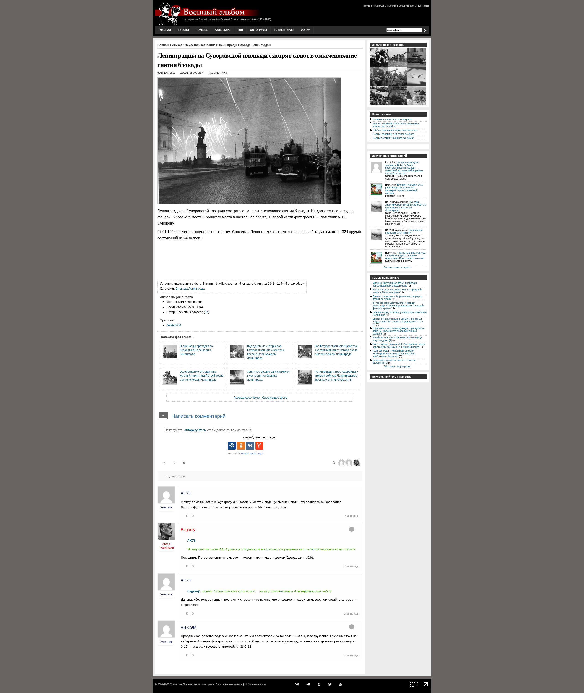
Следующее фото (274, 397)
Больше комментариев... (398, 267)
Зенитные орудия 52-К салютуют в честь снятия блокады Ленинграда (268, 375)
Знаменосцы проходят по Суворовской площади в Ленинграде (196, 350)
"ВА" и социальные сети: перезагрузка (395, 130)
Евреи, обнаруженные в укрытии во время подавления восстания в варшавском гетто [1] (398, 321)
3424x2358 (174, 325)
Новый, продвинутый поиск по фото (393, 134)
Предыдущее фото (246, 397)
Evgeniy (198, 73)
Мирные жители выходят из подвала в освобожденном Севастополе (395, 284)
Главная (165, 30)
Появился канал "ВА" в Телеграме (392, 119)
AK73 (186, 493)
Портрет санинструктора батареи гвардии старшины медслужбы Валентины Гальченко (405, 255)
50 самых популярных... (398, 366)
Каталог (184, 30)
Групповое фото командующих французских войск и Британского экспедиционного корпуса (398, 331)
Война (162, 45)
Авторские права (204, 684)
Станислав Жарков (181, 684)
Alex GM (188, 627)
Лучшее (202, 30)
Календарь (222, 30)
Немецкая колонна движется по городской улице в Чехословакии (397, 291)
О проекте (390, 5)
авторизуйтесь (195, 430)
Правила (378, 5)
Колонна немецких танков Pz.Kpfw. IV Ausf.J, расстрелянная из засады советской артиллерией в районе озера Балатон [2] (404, 168)
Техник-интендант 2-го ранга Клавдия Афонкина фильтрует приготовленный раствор (404, 188)
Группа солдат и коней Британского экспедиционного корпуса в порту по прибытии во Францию (394, 353)
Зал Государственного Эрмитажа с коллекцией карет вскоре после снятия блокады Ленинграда (336, 350)
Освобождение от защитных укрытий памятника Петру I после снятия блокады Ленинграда (201, 375)
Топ (240, 30)
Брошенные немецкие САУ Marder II (403, 231)
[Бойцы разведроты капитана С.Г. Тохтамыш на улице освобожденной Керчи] (397, 104)
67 (206, 312)
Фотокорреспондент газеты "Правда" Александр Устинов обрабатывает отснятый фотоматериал (398, 305)
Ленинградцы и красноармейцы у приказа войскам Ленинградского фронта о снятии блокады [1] (336, 375)
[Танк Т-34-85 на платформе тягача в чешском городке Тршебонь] (416, 66)
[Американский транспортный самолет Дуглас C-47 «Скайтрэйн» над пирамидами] (416, 104)
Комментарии (284, 30)
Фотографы (258, 30)
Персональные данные (229, 684)
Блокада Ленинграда (253, 45)
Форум (305, 30)
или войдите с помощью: (260, 437)
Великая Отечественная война (192, 45)
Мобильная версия (255, 684)
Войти (367, 5)
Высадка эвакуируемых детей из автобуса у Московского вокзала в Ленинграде (405, 206)
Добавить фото (407, 5)
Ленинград (227, 45)
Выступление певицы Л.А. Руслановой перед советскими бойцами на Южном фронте (399, 345)
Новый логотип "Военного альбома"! (394, 137)
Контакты (423, 5)
